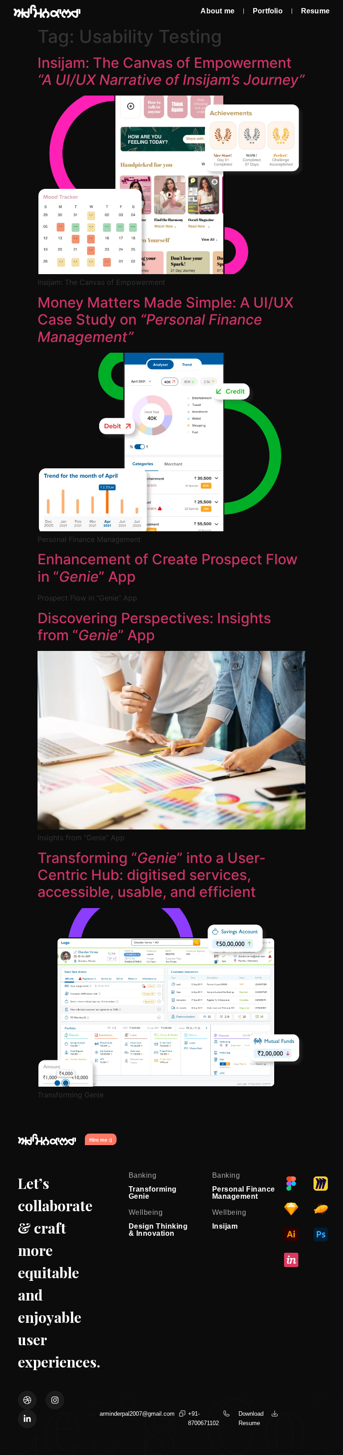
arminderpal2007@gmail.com (137, 1413)
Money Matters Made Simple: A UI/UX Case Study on (165, 320)
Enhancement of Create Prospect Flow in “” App (167, 567)
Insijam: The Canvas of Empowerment (171, 71)
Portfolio (268, 11)
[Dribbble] (27, 1400)
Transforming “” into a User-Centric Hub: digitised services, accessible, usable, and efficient (152, 875)
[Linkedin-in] (27, 1418)
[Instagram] (55, 1400)
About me (217, 11)
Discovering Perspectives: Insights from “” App (154, 626)
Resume (315, 11)
